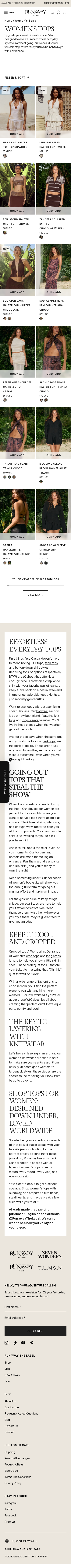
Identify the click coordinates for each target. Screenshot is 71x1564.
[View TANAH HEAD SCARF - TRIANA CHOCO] (14, 477)
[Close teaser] (10, 760)
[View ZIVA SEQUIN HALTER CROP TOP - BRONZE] (5, 232)
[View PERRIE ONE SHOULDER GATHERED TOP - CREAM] (5, 400)
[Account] (58, 12)
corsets (14, 857)
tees (43, 694)
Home (8, 20)
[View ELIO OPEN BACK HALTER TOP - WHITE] (5, 318)
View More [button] (35, 594)
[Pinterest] (31, 1343)
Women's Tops (25, 20)
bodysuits (32, 882)
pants (55, 861)
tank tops (51, 663)
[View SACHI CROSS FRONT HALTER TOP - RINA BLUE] (41, 400)
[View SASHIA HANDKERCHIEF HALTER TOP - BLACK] (9, 563)
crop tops (32, 956)
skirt (24, 866)
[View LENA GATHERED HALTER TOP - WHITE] (41, 156)
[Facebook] (23, 1343)
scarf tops (32, 903)
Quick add (17, 134)
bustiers (40, 852)
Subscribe (35, 1331)
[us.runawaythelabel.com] (35, 13)
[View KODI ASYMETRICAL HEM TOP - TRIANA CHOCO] (41, 318)
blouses (33, 809)
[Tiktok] (15, 1343)
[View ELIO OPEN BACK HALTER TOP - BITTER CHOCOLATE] (9, 318)
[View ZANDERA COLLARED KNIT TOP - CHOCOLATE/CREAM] (41, 237)
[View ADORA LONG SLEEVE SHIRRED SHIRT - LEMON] (41, 563)
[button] (4, 782)
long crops (53, 956)
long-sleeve (30, 720)
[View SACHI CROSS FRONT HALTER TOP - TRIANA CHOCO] (46, 400)
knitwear (42, 711)
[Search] (52, 12)
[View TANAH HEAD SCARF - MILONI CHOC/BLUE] (9, 477)
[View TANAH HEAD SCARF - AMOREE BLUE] (5, 477)
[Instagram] (6, 1343)
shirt (37, 667)
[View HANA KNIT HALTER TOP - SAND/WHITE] (5, 156)
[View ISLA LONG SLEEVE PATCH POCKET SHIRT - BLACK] (41, 481)
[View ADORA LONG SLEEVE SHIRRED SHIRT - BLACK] (46, 563)
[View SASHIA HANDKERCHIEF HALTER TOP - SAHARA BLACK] (5, 563)
